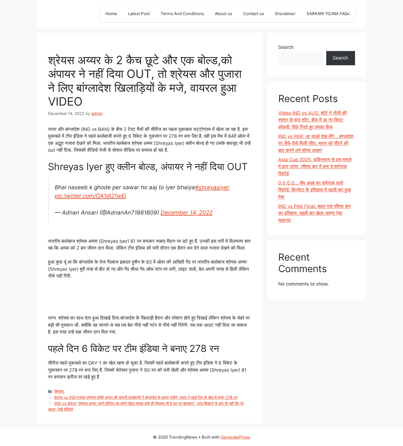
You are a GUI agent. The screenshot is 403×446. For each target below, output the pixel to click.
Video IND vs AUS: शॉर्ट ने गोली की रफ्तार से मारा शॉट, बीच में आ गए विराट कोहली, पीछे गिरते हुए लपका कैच (312, 120)
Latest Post (139, 13)
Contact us (253, 13)
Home (111, 13)
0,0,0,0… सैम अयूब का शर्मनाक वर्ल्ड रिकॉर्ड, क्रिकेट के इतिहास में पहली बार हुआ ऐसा (314, 190)
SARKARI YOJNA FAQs (328, 13)
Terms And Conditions (182, 13)
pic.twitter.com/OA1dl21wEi (90, 195)
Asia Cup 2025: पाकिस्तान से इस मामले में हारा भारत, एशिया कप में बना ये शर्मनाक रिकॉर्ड (314, 166)
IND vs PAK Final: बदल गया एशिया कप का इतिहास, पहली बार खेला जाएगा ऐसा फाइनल (314, 213)
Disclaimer (285, 13)
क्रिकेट (59, 391)
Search (286, 47)
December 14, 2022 (186, 212)
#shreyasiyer (212, 187)
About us (223, 13)
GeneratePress (235, 437)
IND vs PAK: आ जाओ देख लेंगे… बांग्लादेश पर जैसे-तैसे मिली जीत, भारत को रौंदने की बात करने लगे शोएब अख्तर (315, 143)
